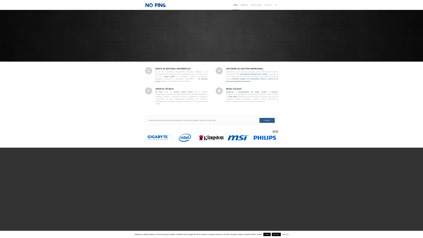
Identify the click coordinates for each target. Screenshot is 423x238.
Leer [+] (285, 234)
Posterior (277, 131)
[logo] (155, 5)
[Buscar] (276, 5)
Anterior (274, 131)
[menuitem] (235, 5)
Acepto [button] (267, 234)
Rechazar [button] (276, 234)
